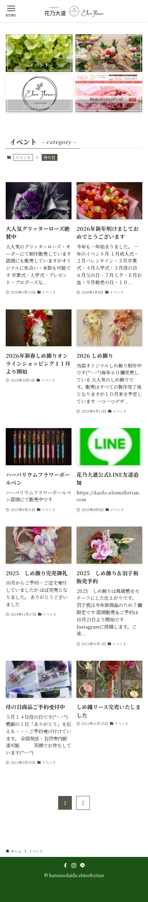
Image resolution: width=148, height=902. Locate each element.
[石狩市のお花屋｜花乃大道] (74, 11)
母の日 (49, 157)
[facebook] (65, 865)
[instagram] (74, 865)
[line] (82, 865)
